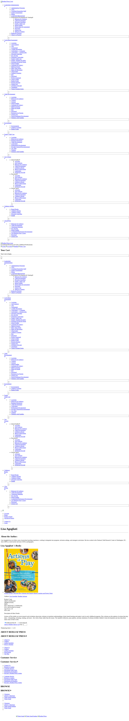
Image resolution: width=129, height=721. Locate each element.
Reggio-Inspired (15, 82)
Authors (6, 641)
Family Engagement (16, 12)
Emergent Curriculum (17, 57)
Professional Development (18, 145)
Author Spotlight (9, 643)
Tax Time (13, 148)
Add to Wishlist (8, 624)
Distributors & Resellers (10, 672)
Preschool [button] (14, 174)
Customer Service (9, 668)
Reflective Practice (16, 33)
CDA (12, 9)
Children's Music (16, 212)
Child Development (20, 20)
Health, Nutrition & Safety (18, 60)
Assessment (14, 48)
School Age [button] (14, 188)
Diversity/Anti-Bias (20, 22)
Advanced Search (9, 518)
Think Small (7, 699)
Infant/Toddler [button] (15, 160)
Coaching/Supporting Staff (18, 11)
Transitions (14, 87)
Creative (13, 100)
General (13, 102)
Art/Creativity (15, 44)
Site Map (6, 654)
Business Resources (16, 140)
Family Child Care (20, 24)
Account (6, 513)
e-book (21, 623)
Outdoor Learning (16, 73)
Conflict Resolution (16, 49)
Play (12, 74)
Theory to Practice (16, 35)
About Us (7, 640)
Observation (14, 71)
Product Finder (8, 516)
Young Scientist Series (17, 89)
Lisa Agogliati (13, 596)
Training (13, 150)
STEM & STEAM (16, 86)
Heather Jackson (22, 596)
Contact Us (7, 521)
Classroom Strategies (17, 227)
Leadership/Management (18, 16)
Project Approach (16, 78)
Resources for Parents (17, 113)
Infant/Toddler (19, 25)
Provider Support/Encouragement (20, 147)
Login (6, 523)
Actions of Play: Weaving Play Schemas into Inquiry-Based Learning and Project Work (28, 593)
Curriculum (14, 143)
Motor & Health (15, 108)
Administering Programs (18, 8)
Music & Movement (16, 70)
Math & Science (15, 67)
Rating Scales (15, 81)
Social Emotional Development (20, 116)
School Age (18, 30)
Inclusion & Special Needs (18, 62)
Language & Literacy (17, 65)
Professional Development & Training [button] (22, 17)
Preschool (17, 28)
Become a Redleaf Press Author (13, 673)
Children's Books (19, 168)
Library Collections (9, 695)
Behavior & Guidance (21, 19)
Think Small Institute (10, 697)
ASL (12, 46)
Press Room (7, 652)
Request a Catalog (9, 667)
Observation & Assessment (22, 27)
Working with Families (17, 117)
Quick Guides (15, 79)
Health (13, 215)
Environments (15, 126)
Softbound (9, 623)
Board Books (15, 209)
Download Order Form (10, 670)
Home (6, 515)
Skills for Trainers (20, 31)
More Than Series (16, 68)
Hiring (13, 14)
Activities (13, 43)
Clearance (7, 694)
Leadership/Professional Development (21, 231)
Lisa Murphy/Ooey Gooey (18, 233)
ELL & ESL (14, 55)
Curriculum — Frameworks (19, 52)
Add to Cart (16, 624)
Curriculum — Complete (18, 51)
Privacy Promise (8, 644)
